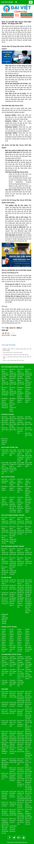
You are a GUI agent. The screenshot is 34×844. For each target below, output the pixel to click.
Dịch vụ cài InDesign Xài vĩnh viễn (13, 804)
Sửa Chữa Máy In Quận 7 (13, 429)
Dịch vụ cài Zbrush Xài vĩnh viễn (20, 744)
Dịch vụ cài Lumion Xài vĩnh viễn (5, 722)
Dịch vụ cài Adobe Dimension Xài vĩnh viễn (28, 805)
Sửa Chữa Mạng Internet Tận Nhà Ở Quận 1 (5, 521)
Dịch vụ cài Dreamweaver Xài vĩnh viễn (21, 798)
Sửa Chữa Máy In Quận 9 (28, 418)
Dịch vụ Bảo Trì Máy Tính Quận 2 (13, 464)
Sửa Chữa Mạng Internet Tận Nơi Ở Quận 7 (28, 552)
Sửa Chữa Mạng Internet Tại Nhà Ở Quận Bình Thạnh (13, 372)
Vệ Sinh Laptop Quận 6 (27, 636)
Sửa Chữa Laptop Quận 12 (12, 488)
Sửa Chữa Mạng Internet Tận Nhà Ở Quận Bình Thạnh (13, 530)
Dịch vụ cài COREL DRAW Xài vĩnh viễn (5, 750)
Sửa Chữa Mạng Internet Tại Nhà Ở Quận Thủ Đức (28, 372)
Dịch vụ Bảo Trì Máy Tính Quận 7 (28, 464)
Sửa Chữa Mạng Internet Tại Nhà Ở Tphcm (13, 407)
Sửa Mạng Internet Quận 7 (28, 389)
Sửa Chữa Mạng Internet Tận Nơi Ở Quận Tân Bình (20, 561)
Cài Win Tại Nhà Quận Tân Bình (20, 594)
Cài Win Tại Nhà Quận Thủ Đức (28, 594)
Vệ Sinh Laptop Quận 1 (4, 631)
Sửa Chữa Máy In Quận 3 (5, 429)
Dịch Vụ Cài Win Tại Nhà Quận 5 (5, 581)
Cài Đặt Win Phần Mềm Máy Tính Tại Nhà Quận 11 (13, 601)
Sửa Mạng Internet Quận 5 (28, 394)
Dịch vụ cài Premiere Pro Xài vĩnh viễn (5, 776)
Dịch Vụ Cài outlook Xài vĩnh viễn (13, 704)
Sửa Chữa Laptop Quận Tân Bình (28, 481)
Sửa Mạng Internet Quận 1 (28, 400)
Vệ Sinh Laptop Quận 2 (27, 631)
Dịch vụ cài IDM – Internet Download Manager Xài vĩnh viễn (28, 752)
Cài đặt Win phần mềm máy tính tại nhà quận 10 (5, 600)
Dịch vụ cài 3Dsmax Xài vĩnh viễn (28, 711)
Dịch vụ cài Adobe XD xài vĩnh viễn (28, 798)
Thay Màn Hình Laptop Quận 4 (28, 671)
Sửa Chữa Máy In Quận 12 (5, 424)
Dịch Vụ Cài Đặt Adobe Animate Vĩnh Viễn (13, 794)
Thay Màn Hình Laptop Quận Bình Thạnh (28, 664)
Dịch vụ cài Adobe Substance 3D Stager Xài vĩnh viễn (28, 813)
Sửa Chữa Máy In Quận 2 (28, 424)
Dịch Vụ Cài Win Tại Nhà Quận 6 (20, 581)
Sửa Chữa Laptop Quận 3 (28, 493)
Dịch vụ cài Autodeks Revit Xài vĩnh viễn (20, 712)
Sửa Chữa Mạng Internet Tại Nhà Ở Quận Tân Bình (20, 372)
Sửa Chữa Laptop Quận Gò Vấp (20, 489)
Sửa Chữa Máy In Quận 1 (20, 424)
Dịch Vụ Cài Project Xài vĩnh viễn (5, 704)
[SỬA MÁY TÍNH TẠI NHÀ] (17, 15)
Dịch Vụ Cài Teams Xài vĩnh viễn (20, 704)
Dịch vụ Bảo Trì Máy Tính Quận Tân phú (5, 470)
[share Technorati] (16, 327)
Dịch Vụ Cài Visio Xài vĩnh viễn (28, 698)
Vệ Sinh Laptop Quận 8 (12, 642)
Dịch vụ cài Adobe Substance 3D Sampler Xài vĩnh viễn (20, 813)
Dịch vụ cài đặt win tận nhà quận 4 (28, 600)
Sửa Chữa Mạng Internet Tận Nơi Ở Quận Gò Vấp (5, 570)
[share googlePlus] (11, 327)
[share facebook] (7, 327)
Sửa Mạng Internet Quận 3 (12, 400)
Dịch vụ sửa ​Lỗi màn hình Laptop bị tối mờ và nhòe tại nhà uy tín (20, 674)
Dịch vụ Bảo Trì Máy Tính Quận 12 (28, 451)
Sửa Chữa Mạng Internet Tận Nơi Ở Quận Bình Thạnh (13, 561)
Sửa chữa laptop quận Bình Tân (28, 499)
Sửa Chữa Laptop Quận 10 (20, 504)
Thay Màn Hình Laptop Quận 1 (13, 658)
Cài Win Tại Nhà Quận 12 (5, 594)
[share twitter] (9, 327)
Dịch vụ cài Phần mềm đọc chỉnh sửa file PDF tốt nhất (17, 357)
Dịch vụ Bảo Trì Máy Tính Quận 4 (13, 469)
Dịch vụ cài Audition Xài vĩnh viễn (20, 793)
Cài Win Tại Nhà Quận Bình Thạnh (13, 587)
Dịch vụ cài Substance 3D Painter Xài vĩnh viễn (5, 812)
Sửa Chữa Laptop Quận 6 (20, 510)
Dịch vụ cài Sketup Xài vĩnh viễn (28, 717)
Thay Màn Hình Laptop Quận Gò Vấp (20, 664)
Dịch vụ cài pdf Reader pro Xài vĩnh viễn (20, 821)
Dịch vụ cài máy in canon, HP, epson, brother (28, 762)
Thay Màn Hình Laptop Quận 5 (28, 676)
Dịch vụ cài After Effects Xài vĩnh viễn (28, 787)
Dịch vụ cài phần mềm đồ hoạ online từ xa (28, 705)
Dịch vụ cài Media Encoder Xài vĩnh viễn (20, 783)
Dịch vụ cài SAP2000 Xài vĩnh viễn (5, 744)
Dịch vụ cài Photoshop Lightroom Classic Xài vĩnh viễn (13, 776)
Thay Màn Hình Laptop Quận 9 (5, 664)
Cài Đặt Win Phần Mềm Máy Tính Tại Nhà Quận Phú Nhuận (28, 608)
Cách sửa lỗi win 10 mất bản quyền (12, 352)
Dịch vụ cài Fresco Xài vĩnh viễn (13, 820)
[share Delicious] (21, 327)
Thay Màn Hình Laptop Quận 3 (28, 658)
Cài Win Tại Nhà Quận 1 (13, 581)
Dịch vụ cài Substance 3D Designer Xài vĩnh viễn (13, 812)
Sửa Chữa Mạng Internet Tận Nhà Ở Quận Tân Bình (20, 530)
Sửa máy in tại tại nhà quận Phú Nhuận (5, 441)
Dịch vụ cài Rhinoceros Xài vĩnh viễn (28, 738)
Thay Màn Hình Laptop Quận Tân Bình (13, 672)
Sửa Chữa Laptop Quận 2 (28, 488)
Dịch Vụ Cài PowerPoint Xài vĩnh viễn (20, 698)
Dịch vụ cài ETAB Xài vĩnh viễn (13, 744)
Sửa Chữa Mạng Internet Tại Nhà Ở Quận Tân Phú (13, 391)
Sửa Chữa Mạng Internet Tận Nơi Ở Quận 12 (28, 561)
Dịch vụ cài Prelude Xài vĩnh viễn (28, 793)
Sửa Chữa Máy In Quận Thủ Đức (20, 418)
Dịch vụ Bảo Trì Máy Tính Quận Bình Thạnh (20, 458)
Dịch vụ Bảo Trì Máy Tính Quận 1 (5, 464)
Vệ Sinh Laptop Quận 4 (12, 636)
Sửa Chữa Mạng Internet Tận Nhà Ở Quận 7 (13, 521)
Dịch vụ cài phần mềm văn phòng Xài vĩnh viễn (13, 694)
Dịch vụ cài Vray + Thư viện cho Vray (13, 723)
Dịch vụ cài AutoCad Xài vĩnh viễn (13, 711)
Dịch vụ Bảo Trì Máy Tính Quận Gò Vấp (28, 458)
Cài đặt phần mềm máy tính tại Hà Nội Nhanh (15, 354)
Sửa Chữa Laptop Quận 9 (4, 488)
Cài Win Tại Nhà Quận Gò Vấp (13, 594)
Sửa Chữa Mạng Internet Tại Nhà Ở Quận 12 (5, 382)
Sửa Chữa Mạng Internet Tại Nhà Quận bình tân (28, 382)
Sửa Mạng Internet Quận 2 (20, 400)
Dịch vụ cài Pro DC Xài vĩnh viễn (13, 769)
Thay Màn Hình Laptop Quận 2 (20, 658)
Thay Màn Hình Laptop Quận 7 (5, 658)
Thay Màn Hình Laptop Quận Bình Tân (13, 683)
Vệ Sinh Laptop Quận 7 (4, 642)
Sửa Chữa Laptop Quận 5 (28, 504)
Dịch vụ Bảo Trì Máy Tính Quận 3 (20, 464)
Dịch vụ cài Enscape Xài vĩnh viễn (13, 733)
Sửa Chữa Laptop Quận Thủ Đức (20, 481)
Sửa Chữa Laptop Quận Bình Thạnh (12, 481)
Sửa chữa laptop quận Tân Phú (5, 481)
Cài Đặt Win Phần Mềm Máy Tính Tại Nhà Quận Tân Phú (20, 602)
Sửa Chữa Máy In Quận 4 (28, 435)
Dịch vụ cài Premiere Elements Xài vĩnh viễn (20, 776)
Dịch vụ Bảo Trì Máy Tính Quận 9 (20, 451)
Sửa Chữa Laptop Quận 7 (4, 499)
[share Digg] (14, 327)
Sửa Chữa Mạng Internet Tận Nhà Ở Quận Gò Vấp (5, 539)
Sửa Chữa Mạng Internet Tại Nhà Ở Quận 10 (13, 382)
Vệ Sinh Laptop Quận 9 (19, 642)
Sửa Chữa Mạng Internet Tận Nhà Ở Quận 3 (28, 521)
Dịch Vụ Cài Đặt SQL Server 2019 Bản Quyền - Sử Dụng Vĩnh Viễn (5, 763)
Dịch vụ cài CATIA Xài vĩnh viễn (28, 744)
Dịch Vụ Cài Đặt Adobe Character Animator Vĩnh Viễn (5, 794)
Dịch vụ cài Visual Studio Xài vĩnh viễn (13, 760)
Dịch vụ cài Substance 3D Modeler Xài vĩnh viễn (5, 821)
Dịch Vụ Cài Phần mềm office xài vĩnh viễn (5, 694)
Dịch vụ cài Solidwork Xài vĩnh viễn (20, 733)
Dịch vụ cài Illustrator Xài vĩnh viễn (28, 769)
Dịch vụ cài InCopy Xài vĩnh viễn (5, 804)
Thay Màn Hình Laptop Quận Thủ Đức (5, 672)
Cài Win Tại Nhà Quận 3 (28, 586)
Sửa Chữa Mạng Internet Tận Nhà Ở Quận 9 (5, 530)
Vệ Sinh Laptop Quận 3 (4, 636)
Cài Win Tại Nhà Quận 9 (28, 590)
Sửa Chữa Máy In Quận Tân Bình (13, 418)
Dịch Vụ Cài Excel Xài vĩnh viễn (28, 693)
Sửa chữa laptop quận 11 (5, 504)
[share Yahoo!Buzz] (12, 327)
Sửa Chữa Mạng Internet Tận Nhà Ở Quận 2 (20, 521)
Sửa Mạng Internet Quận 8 (20, 389)
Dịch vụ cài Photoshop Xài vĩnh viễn (20, 769)
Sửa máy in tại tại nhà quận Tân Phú (20, 430)
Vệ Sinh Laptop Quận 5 (19, 636)
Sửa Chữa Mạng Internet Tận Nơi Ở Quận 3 (20, 552)
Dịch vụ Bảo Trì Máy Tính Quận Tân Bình (13, 452)
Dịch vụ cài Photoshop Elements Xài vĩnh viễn (28, 776)
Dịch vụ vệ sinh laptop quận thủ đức (13, 648)
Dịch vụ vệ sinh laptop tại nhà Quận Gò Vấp (28, 648)
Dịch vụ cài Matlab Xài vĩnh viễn (5, 738)
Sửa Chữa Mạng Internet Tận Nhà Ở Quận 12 (28, 530)
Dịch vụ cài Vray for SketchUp (28, 727)
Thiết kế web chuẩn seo (20, 842)
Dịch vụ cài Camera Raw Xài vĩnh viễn (13, 360)
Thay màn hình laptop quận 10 (5, 682)
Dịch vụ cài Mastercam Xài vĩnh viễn (28, 733)
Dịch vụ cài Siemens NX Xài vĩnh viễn (20, 738)
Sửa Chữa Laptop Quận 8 (28, 510)
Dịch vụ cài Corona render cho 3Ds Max (20, 723)
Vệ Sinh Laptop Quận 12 (19, 631)
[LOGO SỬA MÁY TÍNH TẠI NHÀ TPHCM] (17, 9)
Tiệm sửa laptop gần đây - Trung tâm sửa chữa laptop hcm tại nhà (13, 507)
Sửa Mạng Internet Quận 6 (20, 394)
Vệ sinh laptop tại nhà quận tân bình (20, 648)
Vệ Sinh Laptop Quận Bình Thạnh (5, 648)
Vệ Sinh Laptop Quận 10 (27, 642)
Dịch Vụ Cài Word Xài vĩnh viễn (20, 693)
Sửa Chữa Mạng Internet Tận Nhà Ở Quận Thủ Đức (13, 539)
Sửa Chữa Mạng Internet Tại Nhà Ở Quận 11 (20, 382)
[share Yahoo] (17, 327)
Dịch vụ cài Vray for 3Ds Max (28, 722)
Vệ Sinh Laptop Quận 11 (12, 631)
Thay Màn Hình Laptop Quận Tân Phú (20, 683)
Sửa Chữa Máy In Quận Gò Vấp (13, 424)
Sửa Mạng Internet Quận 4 (4, 400)
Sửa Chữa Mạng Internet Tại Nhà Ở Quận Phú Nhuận (5, 391)
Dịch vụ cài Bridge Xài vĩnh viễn (28, 782)
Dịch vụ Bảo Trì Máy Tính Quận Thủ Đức (5, 452)
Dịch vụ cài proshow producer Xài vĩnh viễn (13, 750)
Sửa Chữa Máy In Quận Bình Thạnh (5, 418)
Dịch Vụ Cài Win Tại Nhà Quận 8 (28, 581)
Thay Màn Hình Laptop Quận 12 (13, 664)
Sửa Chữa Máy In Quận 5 (28, 429)
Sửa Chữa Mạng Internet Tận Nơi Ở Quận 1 (5, 552)
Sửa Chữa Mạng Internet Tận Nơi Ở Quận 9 (5, 561)
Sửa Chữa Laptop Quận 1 (12, 499)
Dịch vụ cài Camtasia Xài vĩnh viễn (20, 749)
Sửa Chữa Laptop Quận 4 (20, 499)
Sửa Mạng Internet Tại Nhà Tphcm (5, 405)
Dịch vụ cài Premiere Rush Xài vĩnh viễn (20, 805)
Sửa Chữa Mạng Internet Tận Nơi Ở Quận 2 (13, 552)
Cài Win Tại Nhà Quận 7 (20, 590)
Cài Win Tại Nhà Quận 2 (20, 586)
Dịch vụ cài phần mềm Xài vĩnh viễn (5, 711)
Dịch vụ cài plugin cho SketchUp (5, 733)
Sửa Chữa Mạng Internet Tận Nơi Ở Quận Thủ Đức (13, 570)
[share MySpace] (19, 327)
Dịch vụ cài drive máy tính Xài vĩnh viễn (20, 761)
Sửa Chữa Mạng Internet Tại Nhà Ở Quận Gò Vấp (5, 372)
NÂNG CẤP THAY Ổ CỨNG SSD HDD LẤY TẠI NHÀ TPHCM (17, 349)
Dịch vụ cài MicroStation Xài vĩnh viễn (13, 738)
